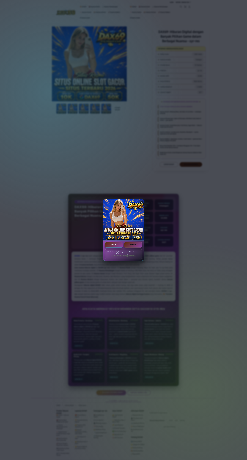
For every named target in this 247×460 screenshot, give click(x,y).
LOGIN (113, 245)
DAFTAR (133, 245)
